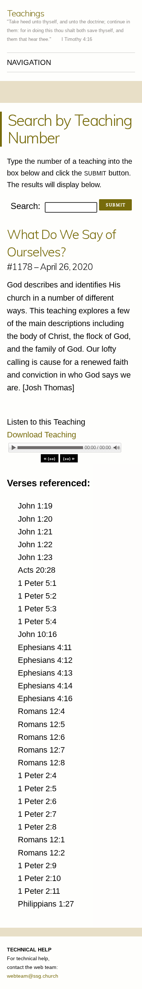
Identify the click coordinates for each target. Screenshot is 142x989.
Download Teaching (41, 434)
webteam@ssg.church (32, 976)
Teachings (25, 13)
